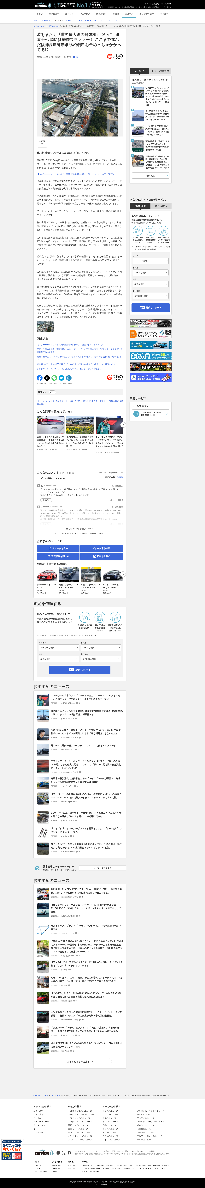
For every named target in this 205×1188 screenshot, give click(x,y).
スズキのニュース (110, 1136)
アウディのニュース (146, 1118)
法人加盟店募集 (145, 1169)
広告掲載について (130, 1169)
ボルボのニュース (145, 1140)
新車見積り (101, 14)
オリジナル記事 (146, 14)
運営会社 (100, 1165)
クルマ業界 (38, 1114)
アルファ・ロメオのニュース (149, 1136)
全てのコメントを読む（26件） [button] (80, 528)
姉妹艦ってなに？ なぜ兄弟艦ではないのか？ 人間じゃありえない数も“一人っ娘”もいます (76, 364)
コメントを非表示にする (113, 472)
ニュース (129, 14)
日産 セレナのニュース (78, 1125)
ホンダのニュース (110, 1121)
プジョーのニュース (146, 1132)
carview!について (88, 1165)
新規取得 (155, 4)
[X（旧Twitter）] (63, 1153)
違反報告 (119, 486)
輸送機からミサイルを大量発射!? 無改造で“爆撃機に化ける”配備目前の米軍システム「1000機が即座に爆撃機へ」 (87, 713)
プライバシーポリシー (123, 1165)
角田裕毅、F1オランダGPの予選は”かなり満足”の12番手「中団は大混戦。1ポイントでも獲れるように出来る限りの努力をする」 (86, 891)
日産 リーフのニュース (78, 1129)
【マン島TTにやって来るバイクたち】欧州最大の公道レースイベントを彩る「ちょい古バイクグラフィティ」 (87, 964)
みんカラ (71, 1169)
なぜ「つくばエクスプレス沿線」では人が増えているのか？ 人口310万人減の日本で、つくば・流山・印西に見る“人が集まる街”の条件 (86, 979)
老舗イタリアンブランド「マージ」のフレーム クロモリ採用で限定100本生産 (86, 927)
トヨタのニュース (110, 1111)
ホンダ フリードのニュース (80, 1136)
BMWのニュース (144, 1114)
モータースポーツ (41, 1121)
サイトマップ (117, 1169)
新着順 (120, 477)
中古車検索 (85, 14)
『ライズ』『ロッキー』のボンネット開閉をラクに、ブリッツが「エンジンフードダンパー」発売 (86, 830)
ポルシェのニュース (146, 1125)
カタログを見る (60, 548)
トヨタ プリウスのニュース (80, 1111)
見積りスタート (83, 670)
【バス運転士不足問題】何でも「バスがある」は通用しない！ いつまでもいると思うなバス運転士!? (81, 441)
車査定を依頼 (140, 206)
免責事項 (165, 1165)
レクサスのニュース (111, 1114)
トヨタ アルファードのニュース (82, 1114)
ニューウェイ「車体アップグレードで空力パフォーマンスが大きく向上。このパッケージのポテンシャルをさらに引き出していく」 (109, 443)
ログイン (148, 4)
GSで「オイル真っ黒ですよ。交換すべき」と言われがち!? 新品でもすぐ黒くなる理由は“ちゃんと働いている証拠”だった (86, 815)
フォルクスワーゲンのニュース (150, 1121)
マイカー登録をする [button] (102, 868)
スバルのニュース (110, 1132)
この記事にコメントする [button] (54, 478)
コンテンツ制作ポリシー (91, 1169)
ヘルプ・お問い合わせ (90, 1172)
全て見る (42, 142)
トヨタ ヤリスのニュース (79, 1118)
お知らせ (109, 1165)
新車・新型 (38, 1111)
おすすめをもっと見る (78, 1061)
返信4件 (46, 500)
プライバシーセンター (142, 1165)
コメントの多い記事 (160, 71)
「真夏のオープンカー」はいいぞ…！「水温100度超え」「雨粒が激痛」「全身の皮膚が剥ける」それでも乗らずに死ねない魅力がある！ (85, 1029)
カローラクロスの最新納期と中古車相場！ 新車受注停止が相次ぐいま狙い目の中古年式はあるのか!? (50, 441)
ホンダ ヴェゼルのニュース (80, 1132)
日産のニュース (109, 1118)
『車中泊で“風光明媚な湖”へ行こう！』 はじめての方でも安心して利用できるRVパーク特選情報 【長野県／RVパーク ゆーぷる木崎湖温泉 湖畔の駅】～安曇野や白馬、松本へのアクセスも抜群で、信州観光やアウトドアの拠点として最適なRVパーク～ (87, 946)
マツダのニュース (110, 1129)
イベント (37, 1129)
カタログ (69, 14)
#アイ (52, 392)
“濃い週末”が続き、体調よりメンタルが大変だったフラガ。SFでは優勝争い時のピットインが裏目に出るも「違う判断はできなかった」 (86, 732)
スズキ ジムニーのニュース (80, 1140)
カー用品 (37, 1118)
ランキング (139, 71)
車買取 (116, 14)
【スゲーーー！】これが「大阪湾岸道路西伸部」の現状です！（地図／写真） (76, 174)
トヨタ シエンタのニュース (80, 1121)
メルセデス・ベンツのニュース (150, 1111)
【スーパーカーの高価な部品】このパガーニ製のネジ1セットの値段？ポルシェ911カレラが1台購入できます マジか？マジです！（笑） (86, 796)
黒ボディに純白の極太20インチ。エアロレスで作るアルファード (83, 745)
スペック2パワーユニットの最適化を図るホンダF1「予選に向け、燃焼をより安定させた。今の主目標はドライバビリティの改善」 (86, 846)
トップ (40, 14)
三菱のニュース (109, 1125)
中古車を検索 (103, 548)
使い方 (71, 473)
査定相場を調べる (60, 556)
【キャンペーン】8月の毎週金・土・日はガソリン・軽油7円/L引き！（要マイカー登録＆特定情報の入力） (80, 402)
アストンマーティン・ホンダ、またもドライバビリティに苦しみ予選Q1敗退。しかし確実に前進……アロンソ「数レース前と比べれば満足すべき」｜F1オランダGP (86, 764)
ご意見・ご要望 (159, 1169)
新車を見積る (103, 556)
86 (114, 500)
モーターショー (40, 1125)
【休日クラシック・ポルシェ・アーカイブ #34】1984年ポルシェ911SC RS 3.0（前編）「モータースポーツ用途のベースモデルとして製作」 (86, 908)
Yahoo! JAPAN (166, 4)
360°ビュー (54, 14)
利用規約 (156, 1165)
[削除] (22, 1139)
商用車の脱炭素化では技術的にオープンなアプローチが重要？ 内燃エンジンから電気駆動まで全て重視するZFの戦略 (86, 780)
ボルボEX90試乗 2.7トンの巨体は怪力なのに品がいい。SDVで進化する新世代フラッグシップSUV (86, 1045)
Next (123, 425)
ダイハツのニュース (111, 1140)
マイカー (164, 14)
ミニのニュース (144, 1129)
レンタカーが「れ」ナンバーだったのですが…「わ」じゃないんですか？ (69, 369)
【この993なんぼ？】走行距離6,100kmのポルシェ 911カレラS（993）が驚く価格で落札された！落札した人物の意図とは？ (86, 995)
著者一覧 (106, 1169)
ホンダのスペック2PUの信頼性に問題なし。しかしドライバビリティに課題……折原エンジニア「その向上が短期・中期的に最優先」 (86, 1014)
